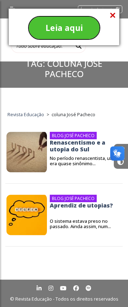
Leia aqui (64, 27)
